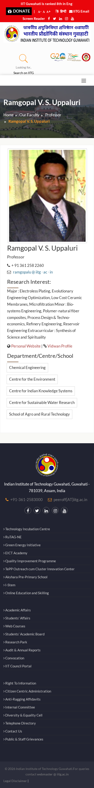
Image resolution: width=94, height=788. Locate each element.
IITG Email (81, 11)
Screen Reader (34, 18)
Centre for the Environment (32, 379)
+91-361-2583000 (26, 499)
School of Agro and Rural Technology (39, 414)
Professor (53, 114)
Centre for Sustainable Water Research (42, 402)
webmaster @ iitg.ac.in (53, 774)
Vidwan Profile (59, 346)
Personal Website (26, 346)
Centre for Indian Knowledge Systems (40, 390)
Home (8, 114)
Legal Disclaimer (15, 781)
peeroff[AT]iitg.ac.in (70, 499)
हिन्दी (63, 11)
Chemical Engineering (27, 367)
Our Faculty (29, 114)
